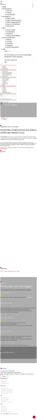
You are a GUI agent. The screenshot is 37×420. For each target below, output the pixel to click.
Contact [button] (4, 376)
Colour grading (5, 79)
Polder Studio (10, 18)
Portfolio (9, 13)
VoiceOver (4, 82)
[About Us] (3, 368)
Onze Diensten (5, 118)
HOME (4, 7)
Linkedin (8, 39)
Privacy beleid (10, 30)
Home (3, 117)
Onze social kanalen (8, 38)
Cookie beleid (10, 32)
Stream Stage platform (13, 22)
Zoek (3, 49)
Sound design (5, 83)
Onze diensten (10, 14)
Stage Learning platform (14, 20)
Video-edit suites (5, 78)
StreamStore (10, 26)
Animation (4, 81)
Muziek (3, 84)
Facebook (9, 43)
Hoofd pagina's (7, 9)
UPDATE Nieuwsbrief (12, 47)
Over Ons (9, 11)
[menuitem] (20, 13)
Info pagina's (6, 16)
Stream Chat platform (13, 24)
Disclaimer (9, 34)
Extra (3, 28)
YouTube (9, 41)
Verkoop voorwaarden (13, 36)
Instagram (9, 45)
